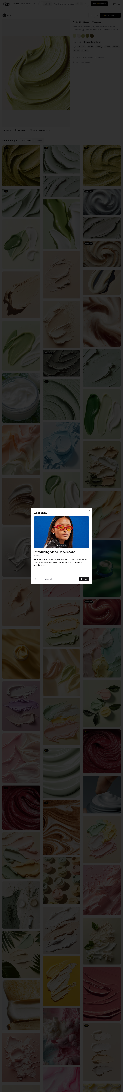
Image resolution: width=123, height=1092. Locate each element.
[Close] (89, 510)
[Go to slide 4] (63, 545)
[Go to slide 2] (59, 545)
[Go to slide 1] (57, 545)
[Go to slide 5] (65, 545)
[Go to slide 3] (61, 545)
